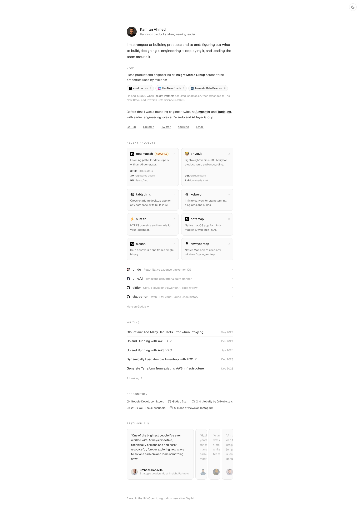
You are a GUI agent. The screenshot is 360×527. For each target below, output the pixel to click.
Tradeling (224, 112)
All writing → (134, 378)
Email (200, 127)
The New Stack (173, 88)
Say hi (190, 498)
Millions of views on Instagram (194, 408)
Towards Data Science (210, 88)
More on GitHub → (138, 306)
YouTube (183, 127)
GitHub (131, 127)
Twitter (166, 127)
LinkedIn (148, 127)
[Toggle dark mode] (353, 7)
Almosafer (202, 112)
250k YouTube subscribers (148, 408)
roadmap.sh (142, 88)
